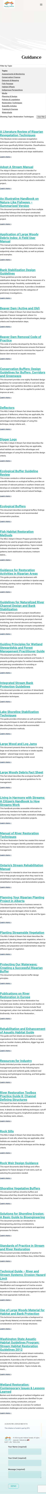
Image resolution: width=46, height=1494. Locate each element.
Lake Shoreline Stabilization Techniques (19, 714)
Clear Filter (41, 117)
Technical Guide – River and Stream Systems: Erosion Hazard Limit (23, 1275)
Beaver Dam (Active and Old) (20, 308)
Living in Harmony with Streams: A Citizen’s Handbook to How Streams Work (22, 801)
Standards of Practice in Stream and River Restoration (22, 1248)
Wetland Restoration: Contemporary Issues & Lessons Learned (22, 1388)
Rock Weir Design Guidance (19, 1163)
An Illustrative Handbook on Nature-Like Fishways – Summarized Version (19, 202)
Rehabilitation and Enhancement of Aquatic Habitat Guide (22, 1031)
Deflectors (7, 408)
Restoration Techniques (12, 102)
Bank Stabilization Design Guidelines (18, 272)
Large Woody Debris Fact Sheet (21, 772)
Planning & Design (9, 96)
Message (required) (16, 1469)
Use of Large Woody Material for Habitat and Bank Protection (22, 1312)
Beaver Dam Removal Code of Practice (20, 339)
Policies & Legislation (11, 99)
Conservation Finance (11, 77)
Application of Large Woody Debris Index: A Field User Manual (19, 238)
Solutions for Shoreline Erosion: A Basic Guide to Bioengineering (22, 1216)
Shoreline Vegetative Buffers (20, 1188)
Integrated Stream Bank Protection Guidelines (16, 685)
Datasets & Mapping (10, 80)
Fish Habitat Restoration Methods (17, 533)
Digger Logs (8, 439)
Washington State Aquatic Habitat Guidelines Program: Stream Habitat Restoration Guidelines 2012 (19, 1344)
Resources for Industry (16, 1061)
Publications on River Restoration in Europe (15, 995)
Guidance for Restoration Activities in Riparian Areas (19, 572)
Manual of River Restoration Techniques (19, 835)
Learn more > (5, 156)
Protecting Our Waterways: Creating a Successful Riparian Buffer (21, 968)
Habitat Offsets (8, 86)
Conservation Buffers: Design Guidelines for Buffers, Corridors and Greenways (22, 372)
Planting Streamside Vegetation (22, 932)
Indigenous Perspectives (12, 90)
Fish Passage (7, 83)
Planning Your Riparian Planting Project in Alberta (22, 899)
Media (4, 93)
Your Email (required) (17, 1458)
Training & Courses (10, 109)
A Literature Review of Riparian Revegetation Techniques (21, 134)
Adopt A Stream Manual (16, 167)
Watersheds (7, 112)
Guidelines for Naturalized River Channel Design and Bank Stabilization (22, 606)
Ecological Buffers (13, 506)
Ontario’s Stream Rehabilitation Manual (21, 867)
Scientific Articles (9, 106)
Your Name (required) (17, 1446)
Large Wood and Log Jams (18, 744)
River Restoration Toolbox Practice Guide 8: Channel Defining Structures (18, 1096)
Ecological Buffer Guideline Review (19, 473)
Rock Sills (7, 1131)
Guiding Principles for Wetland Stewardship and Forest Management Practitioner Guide (22, 648)
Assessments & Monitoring (13, 74)
